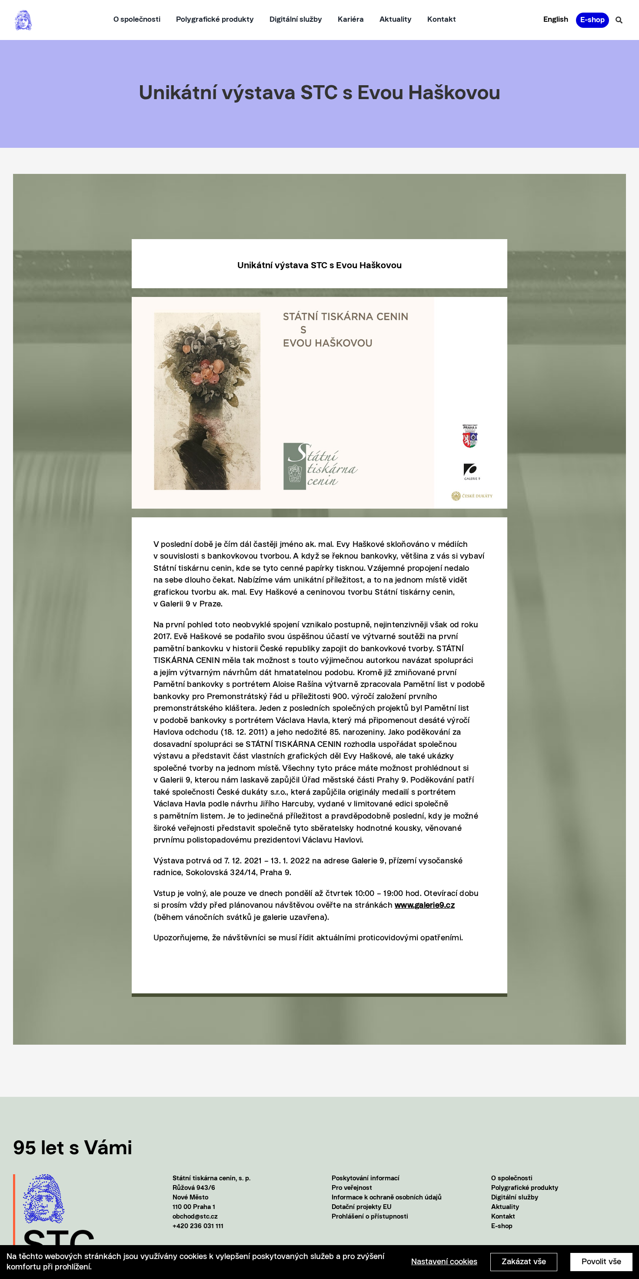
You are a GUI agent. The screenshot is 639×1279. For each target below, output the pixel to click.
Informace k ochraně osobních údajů (387, 1198)
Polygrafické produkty (524, 1188)
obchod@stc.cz (195, 1217)
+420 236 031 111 (198, 1226)
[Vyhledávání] (619, 20)
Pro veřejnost (352, 1188)
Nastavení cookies (444, 1262)
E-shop (502, 1226)
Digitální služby (514, 1198)
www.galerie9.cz (425, 905)
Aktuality (505, 1207)
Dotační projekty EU (362, 1207)
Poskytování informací (365, 1179)
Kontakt (503, 1217)
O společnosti (511, 1179)
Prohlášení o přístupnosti (370, 1217)
